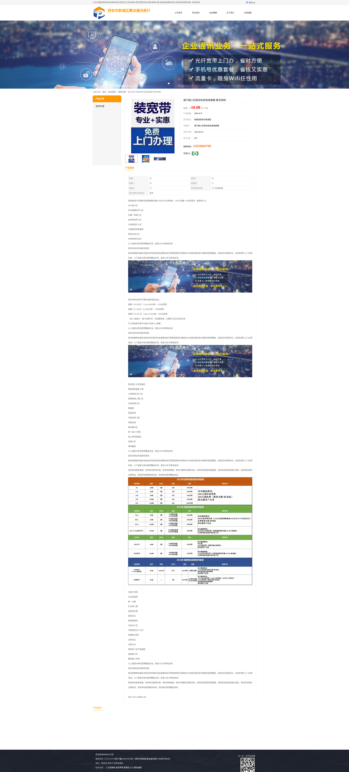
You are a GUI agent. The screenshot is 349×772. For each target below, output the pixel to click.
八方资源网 (110, 768)
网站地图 (138, 768)
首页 (104, 92)
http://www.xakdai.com (137, 697)
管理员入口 (128, 768)
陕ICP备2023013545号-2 (125, 759)
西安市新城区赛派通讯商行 (146, 759)
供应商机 (196, 13)
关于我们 (230, 13)
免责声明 (119, 768)
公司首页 (178, 13)
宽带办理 (122, 92)
